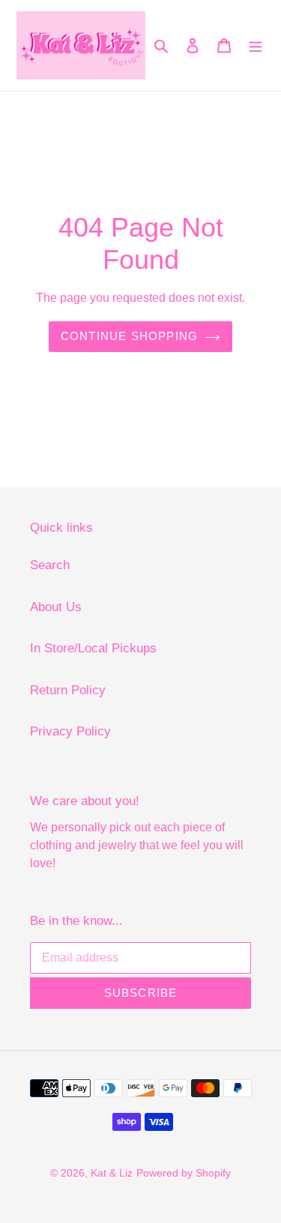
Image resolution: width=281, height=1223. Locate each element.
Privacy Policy (70, 731)
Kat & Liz (112, 1173)
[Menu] (255, 45)
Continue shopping (129, 336)
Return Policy (68, 690)
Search (50, 565)
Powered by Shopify (183, 1173)
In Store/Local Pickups (93, 648)
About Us (56, 607)
